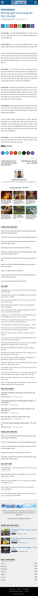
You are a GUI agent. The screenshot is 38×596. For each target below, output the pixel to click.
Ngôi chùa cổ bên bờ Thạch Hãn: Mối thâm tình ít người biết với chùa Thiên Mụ (6, 202)
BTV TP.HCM (4, 404)
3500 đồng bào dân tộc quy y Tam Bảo (29, 162)
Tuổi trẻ (3, 571)
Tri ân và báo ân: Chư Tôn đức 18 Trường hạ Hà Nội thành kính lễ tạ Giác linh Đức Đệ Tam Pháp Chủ (19, 338)
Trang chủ (3, 6)
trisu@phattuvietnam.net (24, 518)
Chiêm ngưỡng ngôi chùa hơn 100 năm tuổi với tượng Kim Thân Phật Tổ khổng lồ (31, 217)
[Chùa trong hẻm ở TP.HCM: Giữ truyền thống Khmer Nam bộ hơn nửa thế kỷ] (19, 195)
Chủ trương (12, 589)
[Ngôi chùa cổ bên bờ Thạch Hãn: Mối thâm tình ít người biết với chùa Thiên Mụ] (6, 195)
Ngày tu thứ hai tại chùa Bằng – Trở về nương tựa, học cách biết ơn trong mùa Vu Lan (18, 301)
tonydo (2, 241)
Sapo (22, 594)
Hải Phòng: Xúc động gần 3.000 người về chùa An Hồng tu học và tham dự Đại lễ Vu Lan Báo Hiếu (18, 353)
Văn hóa (9, 6)
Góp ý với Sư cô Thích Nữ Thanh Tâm (17, 281)
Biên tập (19, 589)
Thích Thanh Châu (5, 258)
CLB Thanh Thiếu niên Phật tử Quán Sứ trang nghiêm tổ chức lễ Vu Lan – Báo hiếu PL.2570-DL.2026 (18, 311)
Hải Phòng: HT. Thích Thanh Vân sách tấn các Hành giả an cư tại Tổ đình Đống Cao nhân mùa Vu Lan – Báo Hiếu (18, 316)
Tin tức (13, 533)
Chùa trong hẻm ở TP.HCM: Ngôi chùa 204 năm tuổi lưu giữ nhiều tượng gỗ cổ (6, 216)
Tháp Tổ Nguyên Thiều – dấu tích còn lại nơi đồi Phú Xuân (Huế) (18, 216)
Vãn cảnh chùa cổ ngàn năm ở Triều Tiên (21, 247)
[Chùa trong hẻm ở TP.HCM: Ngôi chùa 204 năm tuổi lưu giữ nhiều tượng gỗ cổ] (6, 210)
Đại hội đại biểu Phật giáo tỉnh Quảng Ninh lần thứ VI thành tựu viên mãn (18, 348)
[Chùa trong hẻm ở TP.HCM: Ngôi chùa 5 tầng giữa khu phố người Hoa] (31, 195)
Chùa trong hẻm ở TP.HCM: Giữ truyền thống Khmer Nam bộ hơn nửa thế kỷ (18, 202)
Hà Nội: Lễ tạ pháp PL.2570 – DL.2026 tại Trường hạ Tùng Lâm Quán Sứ (18, 333)
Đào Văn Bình (4, 412)
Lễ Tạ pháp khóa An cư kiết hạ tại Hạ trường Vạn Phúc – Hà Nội (18, 325)
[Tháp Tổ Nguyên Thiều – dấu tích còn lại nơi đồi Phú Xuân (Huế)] (19, 210)
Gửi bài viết (26, 589)
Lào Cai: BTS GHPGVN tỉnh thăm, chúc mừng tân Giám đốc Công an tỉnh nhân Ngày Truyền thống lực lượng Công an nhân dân (19, 373)
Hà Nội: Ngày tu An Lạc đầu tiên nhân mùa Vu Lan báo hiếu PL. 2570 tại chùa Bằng (18, 306)
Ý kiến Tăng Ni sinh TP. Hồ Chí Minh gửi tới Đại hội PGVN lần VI (9, 163)
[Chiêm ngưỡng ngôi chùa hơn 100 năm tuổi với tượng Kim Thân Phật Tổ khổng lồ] (31, 210)
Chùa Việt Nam (15, 6)
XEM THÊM (25, 187)
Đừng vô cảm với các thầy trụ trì (15, 270)
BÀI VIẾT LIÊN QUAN (15, 187)
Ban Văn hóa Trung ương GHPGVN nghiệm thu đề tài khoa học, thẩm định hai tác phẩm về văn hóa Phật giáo (18, 358)
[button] (35, 2)
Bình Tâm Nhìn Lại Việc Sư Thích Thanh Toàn (15, 417)
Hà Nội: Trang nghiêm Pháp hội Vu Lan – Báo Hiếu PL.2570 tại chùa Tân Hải (17, 378)
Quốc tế (3, 574)
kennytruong (4, 247)
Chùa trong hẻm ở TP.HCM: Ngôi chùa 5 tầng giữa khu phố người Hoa (31, 202)
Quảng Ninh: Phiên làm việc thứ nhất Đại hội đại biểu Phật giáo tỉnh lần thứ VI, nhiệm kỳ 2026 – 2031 (19, 363)
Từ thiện (3, 577)
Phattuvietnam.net (6, 396)
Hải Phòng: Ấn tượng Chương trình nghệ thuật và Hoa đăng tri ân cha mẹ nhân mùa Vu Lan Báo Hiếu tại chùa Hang (18, 328)
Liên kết (26, 591)
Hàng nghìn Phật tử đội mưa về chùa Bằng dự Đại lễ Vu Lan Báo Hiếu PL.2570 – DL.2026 (18, 296)
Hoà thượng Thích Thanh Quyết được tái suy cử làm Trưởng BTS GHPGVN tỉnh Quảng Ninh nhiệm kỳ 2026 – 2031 (19, 343)
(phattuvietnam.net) (8, 19)
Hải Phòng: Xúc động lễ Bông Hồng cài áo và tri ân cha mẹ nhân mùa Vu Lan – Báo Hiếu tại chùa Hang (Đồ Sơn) (18, 320)
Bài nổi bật (4, 569)
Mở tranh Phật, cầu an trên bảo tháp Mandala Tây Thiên (23, 237)
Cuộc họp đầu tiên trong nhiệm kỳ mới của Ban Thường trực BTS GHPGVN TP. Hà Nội (18, 368)
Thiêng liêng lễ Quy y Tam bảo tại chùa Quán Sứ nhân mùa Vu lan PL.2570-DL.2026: (19, 291)
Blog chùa (14, 542)
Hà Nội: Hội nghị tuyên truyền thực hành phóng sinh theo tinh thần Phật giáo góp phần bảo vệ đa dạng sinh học (18, 383)
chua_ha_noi (9, 146)
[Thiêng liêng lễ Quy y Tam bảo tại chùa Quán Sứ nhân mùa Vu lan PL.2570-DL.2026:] (5, 532)
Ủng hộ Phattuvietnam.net (16, 591)
